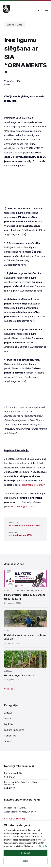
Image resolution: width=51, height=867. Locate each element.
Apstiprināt (25, 853)
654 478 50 (9, 788)
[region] (25, 844)
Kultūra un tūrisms (23, 590)
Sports (38, 590)
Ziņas (19, 25)
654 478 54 (9, 777)
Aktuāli (8, 590)
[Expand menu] (46, 9)
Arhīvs (7, 84)
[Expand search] (37, 9)
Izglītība (8, 724)
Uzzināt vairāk (40, 846)
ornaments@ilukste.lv (33, 484)
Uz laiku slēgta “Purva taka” (19, 675)
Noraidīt (25, 861)
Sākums (10, 25)
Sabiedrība (10, 735)
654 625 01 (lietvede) (14, 818)
